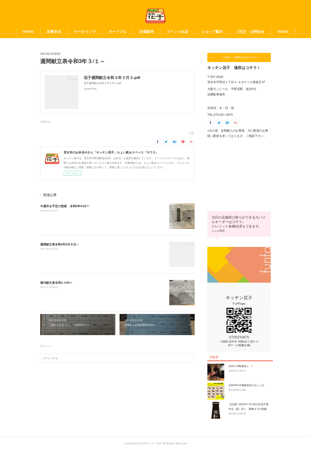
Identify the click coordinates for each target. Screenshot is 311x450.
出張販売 (146, 32)
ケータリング (85, 32)
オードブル (118, 32)
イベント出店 (177, 32)
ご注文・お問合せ (250, 32)
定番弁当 (54, 32)
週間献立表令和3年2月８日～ (59, 244)
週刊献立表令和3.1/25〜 (56, 282)
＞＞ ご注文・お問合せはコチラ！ (234, 57)
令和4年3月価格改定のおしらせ (246, 385)
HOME (28, 32)
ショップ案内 (212, 32)
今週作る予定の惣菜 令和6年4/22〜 (64, 206)
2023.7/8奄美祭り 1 (240, 366)
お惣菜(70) (45, 121)
